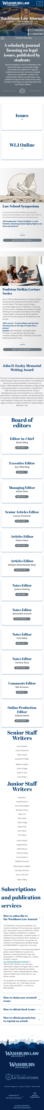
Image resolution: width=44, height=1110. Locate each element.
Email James (21, 594)
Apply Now (39, 30)
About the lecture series (21, 349)
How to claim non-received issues (19, 999)
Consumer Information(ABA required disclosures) (22, 1107)
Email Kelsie (21, 497)
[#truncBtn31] (22, 343)
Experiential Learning (25, 21)
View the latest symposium (21, 240)
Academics (10, 21)
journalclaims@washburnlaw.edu (16, 962)
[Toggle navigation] (40, 3)
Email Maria (21, 448)
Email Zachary (21, 668)
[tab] (22, 116)
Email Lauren (20, 521)
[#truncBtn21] (22, 234)
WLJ (37, 21)
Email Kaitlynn (21, 570)
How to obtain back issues (19, 1009)
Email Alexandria (21, 619)
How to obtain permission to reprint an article (19, 1019)
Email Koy (21, 472)
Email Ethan (21, 545)
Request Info (38, 34)
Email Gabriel (21, 721)
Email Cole (21, 643)
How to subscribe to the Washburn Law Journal (20, 917)
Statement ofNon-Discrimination (13, 1096)
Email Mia (21, 692)
